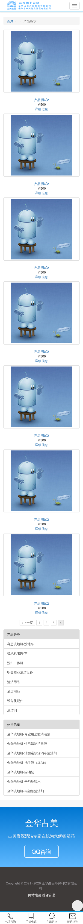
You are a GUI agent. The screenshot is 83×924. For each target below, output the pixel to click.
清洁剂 (12, 710)
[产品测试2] (41, 61)
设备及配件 (15, 700)
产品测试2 (41, 99)
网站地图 (34, 895)
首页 (10, 20)
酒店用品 (13, 691)
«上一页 (27, 623)
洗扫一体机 (15, 662)
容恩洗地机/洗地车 (20, 643)
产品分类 (13, 634)
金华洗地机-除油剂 (20, 772)
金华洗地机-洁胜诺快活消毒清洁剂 (32, 753)
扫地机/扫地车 (17, 653)
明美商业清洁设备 (20, 672)
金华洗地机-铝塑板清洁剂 (25, 790)
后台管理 (48, 895)
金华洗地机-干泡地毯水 (24, 781)
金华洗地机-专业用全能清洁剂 (28, 734)
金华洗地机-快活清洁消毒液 (27, 743)
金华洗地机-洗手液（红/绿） (27, 762)
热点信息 (13, 724)
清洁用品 (13, 681)
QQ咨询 (41, 851)
